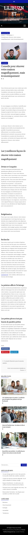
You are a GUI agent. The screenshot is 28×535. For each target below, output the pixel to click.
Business (5, 502)
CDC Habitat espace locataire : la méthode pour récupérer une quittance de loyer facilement (13, 399)
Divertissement (7, 505)
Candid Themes (20, 531)
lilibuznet (14, 11)
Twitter (15, 348)
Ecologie (5, 507)
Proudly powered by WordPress (12, 529)
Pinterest (6, 352)
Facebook (6, 348)
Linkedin (14, 352)
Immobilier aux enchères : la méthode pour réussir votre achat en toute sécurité (13, 452)
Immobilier (4, 63)
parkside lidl (4, 274)
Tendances (6, 513)
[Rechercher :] (14, 465)
